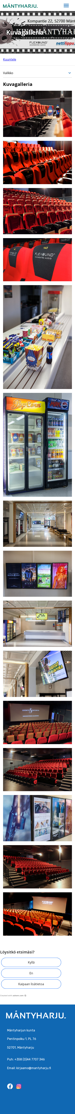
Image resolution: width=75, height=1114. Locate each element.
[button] (31, 962)
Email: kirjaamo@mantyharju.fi (29, 1068)
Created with (12, 995)
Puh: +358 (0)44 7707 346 (26, 1059)
